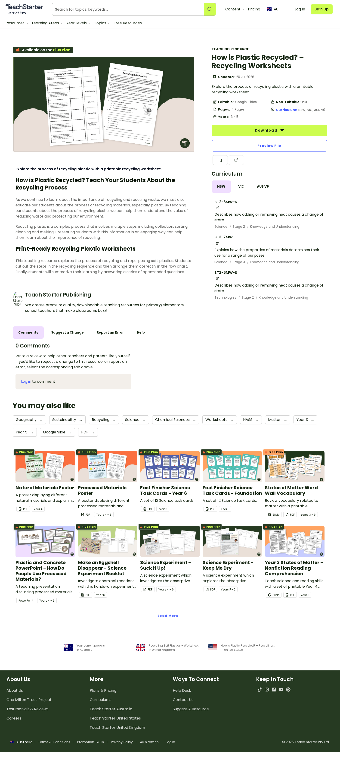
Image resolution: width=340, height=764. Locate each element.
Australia (23, 742)
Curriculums (100, 699)
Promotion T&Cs (90, 742)
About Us (14, 690)
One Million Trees (29, 699)
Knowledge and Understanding (274, 226)
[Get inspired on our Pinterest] (288, 689)
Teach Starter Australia (111, 709)
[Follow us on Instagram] (266, 689)
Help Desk (182, 690)
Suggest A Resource (191, 709)
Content (233, 9)
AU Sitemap (149, 742)
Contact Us (183, 699)
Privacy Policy (122, 742)
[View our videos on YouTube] (281, 689)
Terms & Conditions (54, 742)
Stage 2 (239, 226)
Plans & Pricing (103, 690)
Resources (15, 23)
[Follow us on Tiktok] (259, 689)
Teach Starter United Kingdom (117, 727)
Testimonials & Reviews (27, 709)
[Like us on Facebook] (274, 689)
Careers (13, 718)
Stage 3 (239, 262)
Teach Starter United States (115, 718)
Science (221, 226)
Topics (100, 23)
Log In (170, 742)
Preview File (269, 145)
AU (276, 9)
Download (266, 130)
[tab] (221, 186)
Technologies (225, 297)
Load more (168, 615)
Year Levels (77, 23)
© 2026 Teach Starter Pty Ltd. (306, 742)
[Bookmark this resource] (220, 160)
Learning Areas (46, 23)
